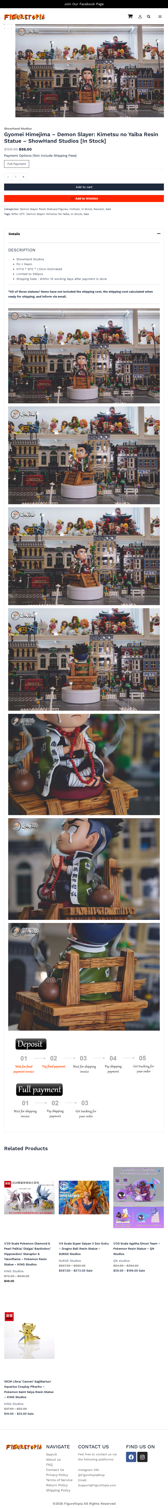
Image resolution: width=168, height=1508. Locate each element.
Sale (108, 209)
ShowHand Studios (18, 128)
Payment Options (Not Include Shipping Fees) (40, 155)
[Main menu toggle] (160, 17)
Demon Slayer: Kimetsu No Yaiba (47, 214)
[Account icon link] (140, 16)
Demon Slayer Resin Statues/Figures (44, 209)
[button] (149, 17)
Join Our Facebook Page (84, 4)
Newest (99, 209)
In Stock (86, 209)
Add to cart (84, 187)
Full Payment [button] (16, 164)
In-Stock (76, 214)
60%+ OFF (18, 214)
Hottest (74, 209)
